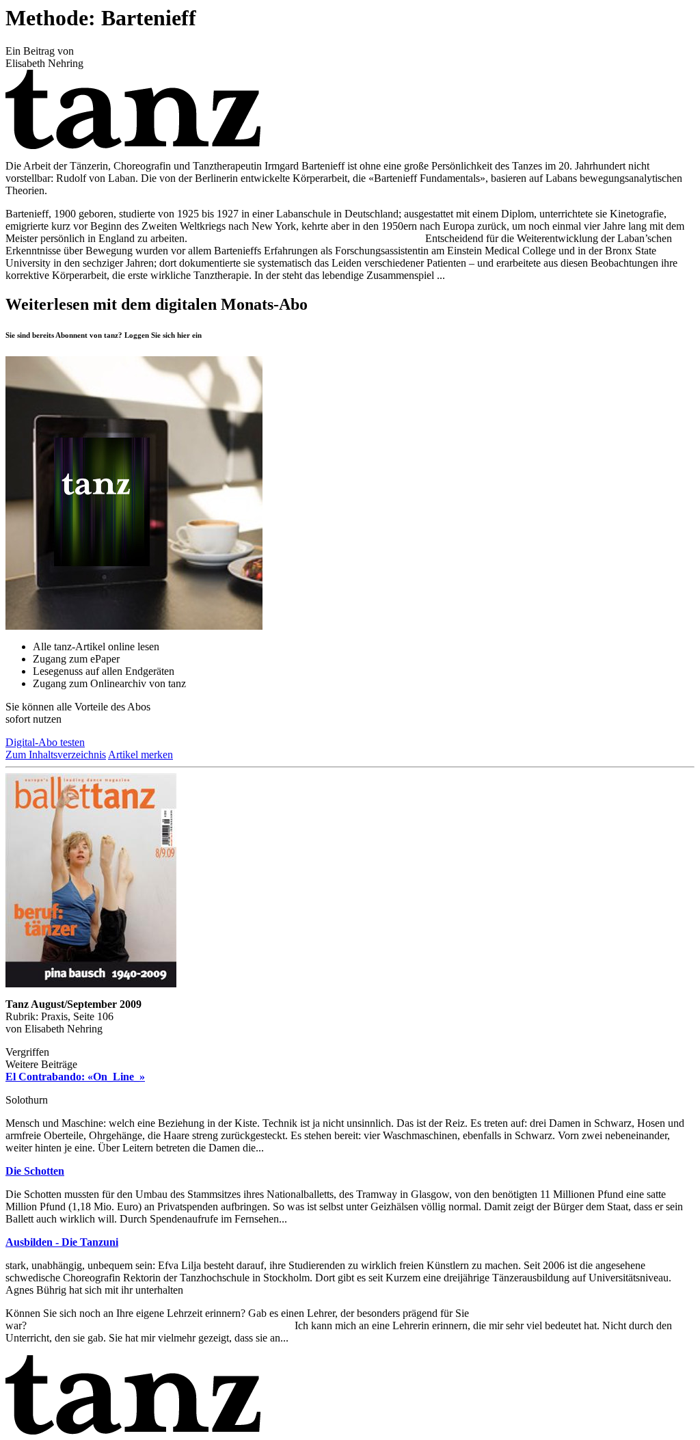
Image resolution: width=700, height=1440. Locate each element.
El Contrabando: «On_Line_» (75, 1076)
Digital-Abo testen (45, 742)
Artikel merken (140, 754)
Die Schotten (34, 1171)
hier (183, 335)
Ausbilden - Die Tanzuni (61, 1242)
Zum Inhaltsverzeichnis (55, 754)
